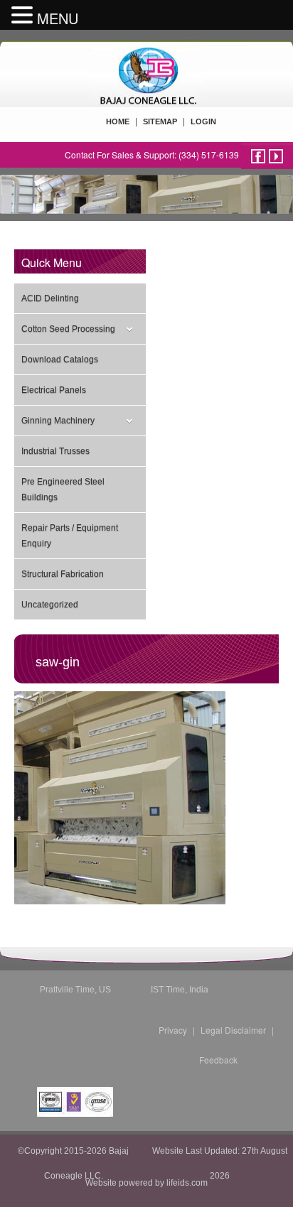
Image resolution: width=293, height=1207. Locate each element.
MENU (57, 18)
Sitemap (160, 121)
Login (203, 121)
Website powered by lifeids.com (146, 1183)
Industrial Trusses (55, 451)
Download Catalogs (59, 359)
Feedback (218, 1060)
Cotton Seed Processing (68, 329)
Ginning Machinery (58, 421)
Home (117, 121)
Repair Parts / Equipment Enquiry (69, 535)
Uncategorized (49, 605)
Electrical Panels (53, 390)
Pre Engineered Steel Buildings (63, 489)
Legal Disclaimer (233, 1030)
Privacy (173, 1030)
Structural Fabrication (62, 574)
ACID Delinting (50, 298)
